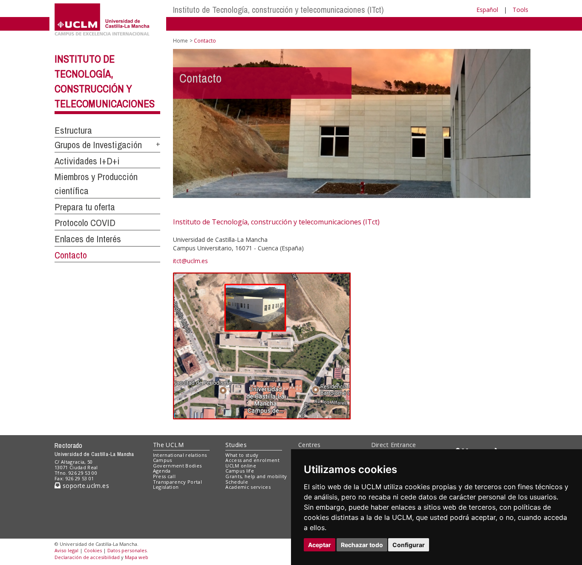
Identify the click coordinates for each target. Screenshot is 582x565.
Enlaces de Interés (88, 238)
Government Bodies (177, 465)
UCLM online (240, 465)
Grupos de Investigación (98, 144)
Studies (236, 445)
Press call (164, 476)
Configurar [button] (408, 544)
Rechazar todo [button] (362, 544)
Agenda (162, 470)
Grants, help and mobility (256, 476)
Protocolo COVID (85, 222)
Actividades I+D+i (87, 161)
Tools (520, 10)
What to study (241, 455)
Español (487, 10)
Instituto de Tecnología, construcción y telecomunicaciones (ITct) (278, 9)
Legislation (166, 487)
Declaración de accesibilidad (87, 557)
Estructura (73, 130)
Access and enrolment (252, 460)
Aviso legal (66, 550)
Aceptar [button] (319, 544)
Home (180, 40)
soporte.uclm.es (85, 486)
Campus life (239, 470)
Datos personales (127, 550)
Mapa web (136, 557)
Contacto (71, 255)
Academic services (248, 487)
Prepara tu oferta (85, 207)
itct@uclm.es (190, 261)
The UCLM (168, 445)
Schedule (236, 482)
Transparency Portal (177, 482)
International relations (180, 455)
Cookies (93, 550)
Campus (162, 460)
